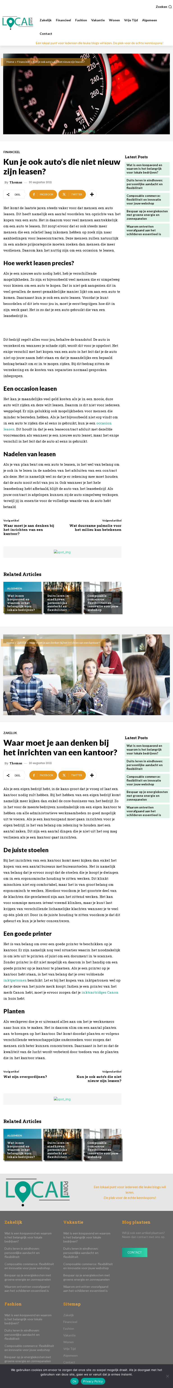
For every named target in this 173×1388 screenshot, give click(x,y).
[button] (164, 6)
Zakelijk (93, 588)
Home (10, 61)
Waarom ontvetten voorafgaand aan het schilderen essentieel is (144, 230)
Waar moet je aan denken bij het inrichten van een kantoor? (28, 529)
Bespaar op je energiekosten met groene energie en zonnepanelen (147, 215)
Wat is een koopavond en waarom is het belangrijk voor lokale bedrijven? (21, 603)
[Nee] (167, 1376)
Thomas (15, 182)
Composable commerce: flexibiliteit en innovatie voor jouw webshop (102, 603)
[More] (92, 194)
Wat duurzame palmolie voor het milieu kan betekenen (95, 527)
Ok (75, 1381)
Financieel (23, 61)
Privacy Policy (93, 1381)
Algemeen (14, 588)
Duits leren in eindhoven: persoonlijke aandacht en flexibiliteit (58, 603)
